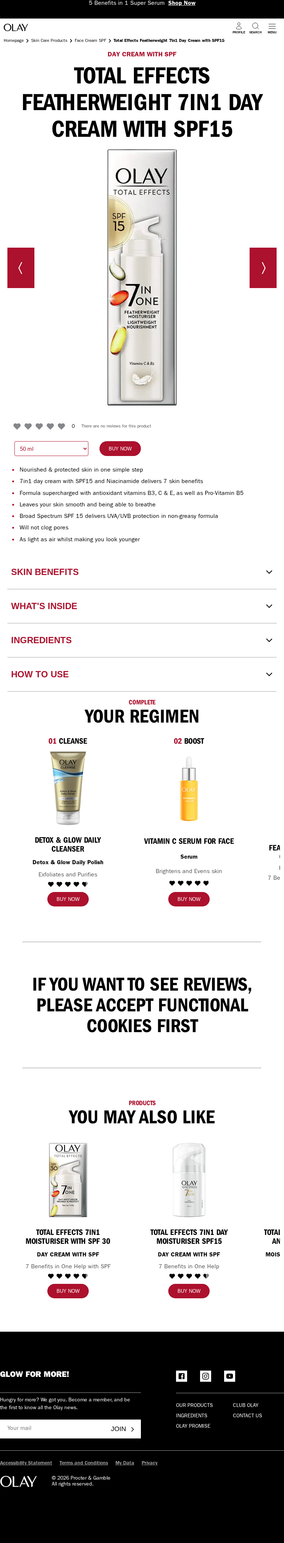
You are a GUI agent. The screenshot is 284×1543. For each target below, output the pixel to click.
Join (118, 1429)
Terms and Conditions (84, 1463)
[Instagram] (205, 1376)
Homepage (14, 41)
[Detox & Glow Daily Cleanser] (68, 788)
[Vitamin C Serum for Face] (189, 788)
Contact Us (247, 1416)
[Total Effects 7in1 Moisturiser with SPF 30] (68, 1180)
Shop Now (182, 4)
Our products (194, 1405)
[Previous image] (20, 268)
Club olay (245, 1405)
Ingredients (191, 1416)
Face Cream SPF (90, 41)
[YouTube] (229, 1376)
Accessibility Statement (26, 1463)
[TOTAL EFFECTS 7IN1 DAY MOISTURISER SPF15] (189, 1180)
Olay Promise (193, 1426)
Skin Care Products (49, 41)
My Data (124, 1463)
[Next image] (263, 268)
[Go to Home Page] (16, 29)
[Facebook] (181, 1376)
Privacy (150, 1463)
